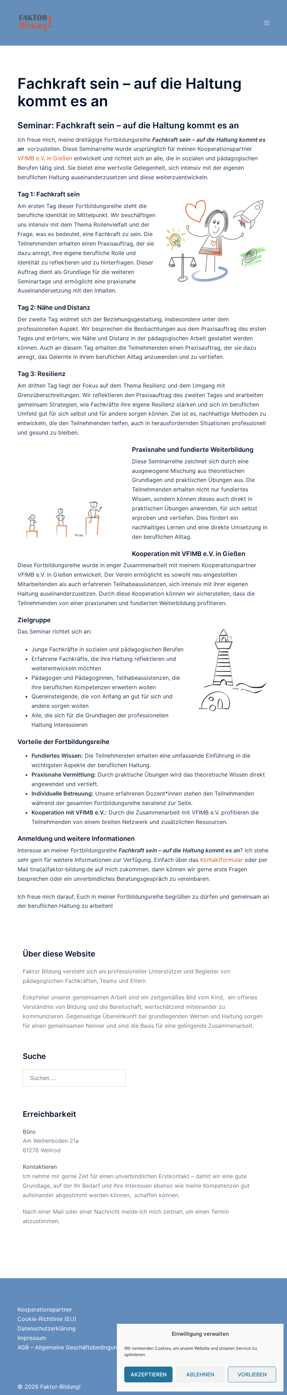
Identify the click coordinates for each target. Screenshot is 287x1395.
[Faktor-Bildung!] (35, 22)
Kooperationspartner (45, 1309)
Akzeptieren (149, 1374)
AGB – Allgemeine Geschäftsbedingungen (72, 1347)
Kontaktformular (221, 859)
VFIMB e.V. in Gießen (45, 158)
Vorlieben (252, 1374)
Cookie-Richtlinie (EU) (47, 1318)
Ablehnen (200, 1374)
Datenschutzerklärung (47, 1328)
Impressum (32, 1337)
